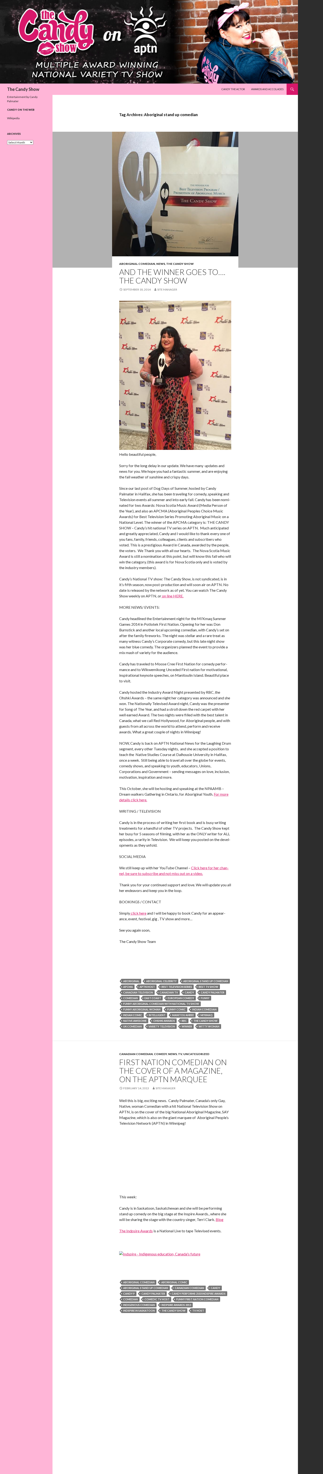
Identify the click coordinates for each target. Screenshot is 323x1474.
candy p (129, 1293)
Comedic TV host (157, 1299)
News (160, 264)
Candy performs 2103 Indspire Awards (199, 1293)
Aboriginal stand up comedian (205, 981)
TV (180, 1054)
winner (187, 1026)
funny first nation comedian (197, 1299)
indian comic (132, 1015)
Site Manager (167, 289)
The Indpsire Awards (136, 1231)
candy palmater (212, 992)
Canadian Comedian (136, 1054)
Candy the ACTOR (233, 89)
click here (138, 913)
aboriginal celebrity (161, 981)
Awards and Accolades (267, 89)
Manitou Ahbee (183, 1015)
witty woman (209, 1026)
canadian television (138, 992)
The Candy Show (23, 89)
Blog (219, 1219)
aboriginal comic (174, 1282)
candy (189, 992)
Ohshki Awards (164, 1020)
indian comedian (204, 1009)
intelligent (157, 1015)
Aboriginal (131, 981)
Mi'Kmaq (207, 1015)
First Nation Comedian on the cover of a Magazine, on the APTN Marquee (173, 1070)
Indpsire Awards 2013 (176, 1304)
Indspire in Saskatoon (139, 1310)
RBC (184, 1020)
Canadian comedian (189, 1287)
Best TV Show (208, 986)
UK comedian (132, 1026)
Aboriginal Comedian (137, 264)
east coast (152, 998)
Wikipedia (13, 118)
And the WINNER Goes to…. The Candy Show (172, 276)
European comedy (181, 998)
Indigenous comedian (139, 1304)
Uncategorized (196, 1054)
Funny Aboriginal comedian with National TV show (161, 1003)
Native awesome (135, 1020)
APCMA (128, 986)
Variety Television (161, 1026)
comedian (130, 998)
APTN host (147, 986)
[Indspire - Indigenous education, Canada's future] (159, 1253)
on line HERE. (172, 596)
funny (205, 998)
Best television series (177, 986)
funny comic (176, 1009)
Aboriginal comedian (139, 1282)
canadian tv (169, 992)
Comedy (160, 1054)
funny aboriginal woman (142, 1009)
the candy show (205, 1020)
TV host (198, 1310)
